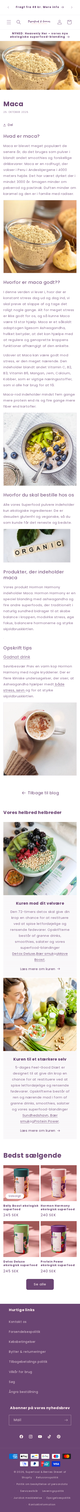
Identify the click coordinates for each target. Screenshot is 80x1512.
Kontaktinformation (42, 1504)
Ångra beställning (23, 1392)
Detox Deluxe (23, 953)
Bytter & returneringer (27, 1351)
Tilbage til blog (43, 793)
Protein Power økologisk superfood (58, 1263)
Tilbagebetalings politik (28, 1361)
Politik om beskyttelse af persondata (42, 1484)
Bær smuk (45, 953)
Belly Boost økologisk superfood (21, 1207)
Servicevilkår (29, 1491)
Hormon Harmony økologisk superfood (58, 1207)
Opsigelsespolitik (58, 1498)
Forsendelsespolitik (24, 1332)
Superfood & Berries (39, 1472)
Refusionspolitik (47, 1477)
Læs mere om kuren (37, 969)
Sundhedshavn (35, 1115)
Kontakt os (18, 1322)
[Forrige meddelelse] (8, 7)
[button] (9, 22)
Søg (12, 1382)
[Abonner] (66, 1420)
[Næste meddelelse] (72, 7)
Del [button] (10, 125)
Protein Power (46, 1121)
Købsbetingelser (22, 1341)
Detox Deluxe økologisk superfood (20, 1263)
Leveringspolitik (53, 1491)
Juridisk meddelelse (28, 1498)
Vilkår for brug (20, 1372)
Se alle (40, 1284)
